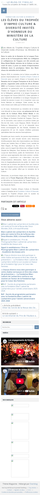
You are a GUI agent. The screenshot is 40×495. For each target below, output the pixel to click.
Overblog (34, 484)
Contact (9, 490)
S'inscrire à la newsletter (10, 215)
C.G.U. (29, 490)
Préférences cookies (31, 492)
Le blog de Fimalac (20, 2)
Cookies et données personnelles (12, 492)
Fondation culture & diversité (20, 17)
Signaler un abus (19, 490)
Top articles (32, 488)
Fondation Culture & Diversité (28, 191)
